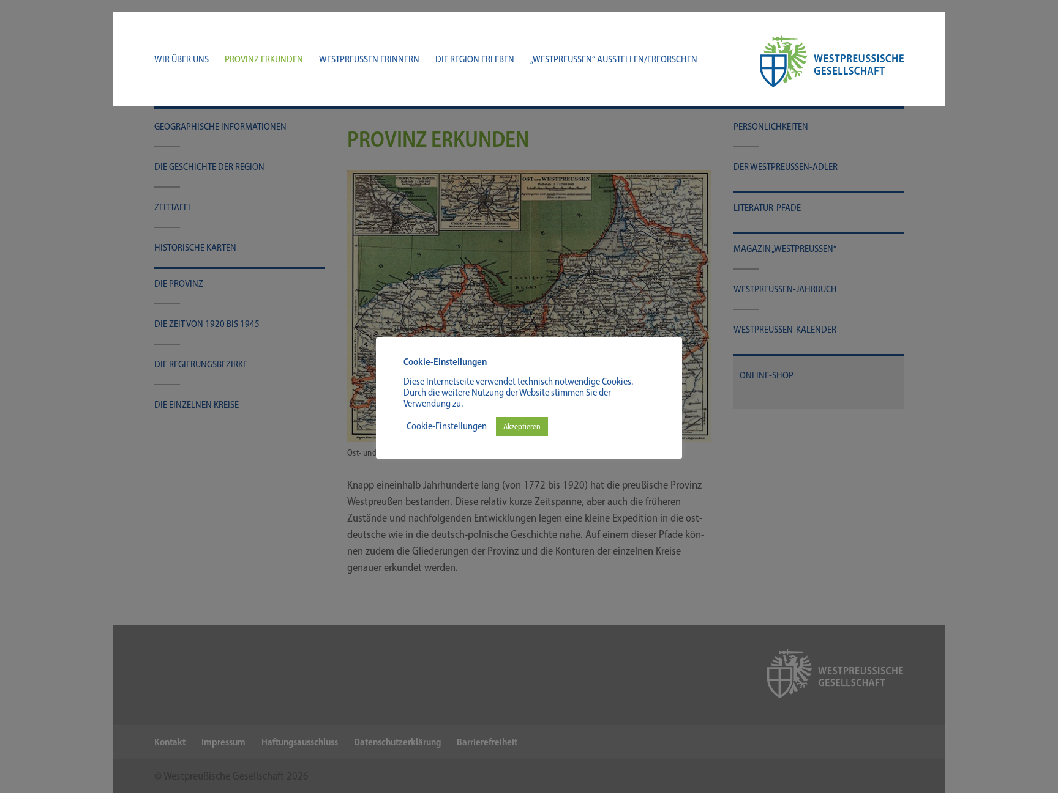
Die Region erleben (474, 60)
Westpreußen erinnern (369, 60)
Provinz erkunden (264, 60)
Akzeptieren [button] (522, 426)
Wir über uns (181, 60)
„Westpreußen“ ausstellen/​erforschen (613, 60)
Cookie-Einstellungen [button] (447, 426)
